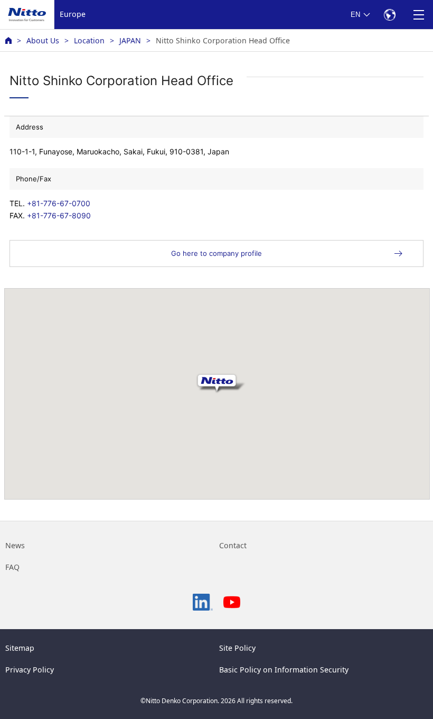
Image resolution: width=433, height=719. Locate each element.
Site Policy (237, 648)
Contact (233, 545)
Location (89, 40)
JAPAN (130, 40)
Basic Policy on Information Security (284, 670)
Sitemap (19, 648)
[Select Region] (389, 14)
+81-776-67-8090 (59, 215)
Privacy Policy (29, 670)
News (15, 545)
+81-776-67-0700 (58, 203)
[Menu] (418, 14)
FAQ (12, 567)
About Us (42, 40)
